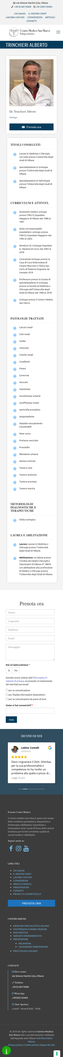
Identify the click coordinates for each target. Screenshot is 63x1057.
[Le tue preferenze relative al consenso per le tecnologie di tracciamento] (57, 1053)
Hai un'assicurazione (18, 664)
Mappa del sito (47, 1044)
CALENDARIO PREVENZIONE (33, 946)
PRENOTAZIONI (21, 887)
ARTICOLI (50, 17)
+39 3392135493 (44, 6)
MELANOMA (24, 943)
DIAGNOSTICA (20, 932)
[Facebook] (11, 848)
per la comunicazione (19, 690)
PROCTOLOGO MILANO (25, 950)
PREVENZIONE (20, 939)
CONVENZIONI (34, 17)
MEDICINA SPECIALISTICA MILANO (31, 925)
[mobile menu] (58, 32)
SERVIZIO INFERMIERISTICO (27, 935)
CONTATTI (31, 20)
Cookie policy (31, 1044)
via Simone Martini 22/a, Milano (28, 975)
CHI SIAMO (20, 13)
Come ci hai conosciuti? (19, 705)
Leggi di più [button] (18, 777)
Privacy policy (15, 1044)
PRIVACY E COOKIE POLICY (27, 893)
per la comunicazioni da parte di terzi (27, 699)
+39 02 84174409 (22, 6)
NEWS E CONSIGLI (22, 883)
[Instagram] (18, 848)
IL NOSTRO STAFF (37, 13)
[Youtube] (26, 848)
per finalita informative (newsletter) (26, 694)
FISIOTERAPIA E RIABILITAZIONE (30, 929)
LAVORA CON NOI (15, 17)
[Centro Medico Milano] (31, 32)
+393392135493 (20, 997)
